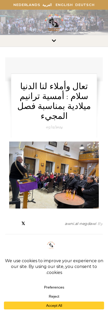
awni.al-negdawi (80, 223)
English (64, 5)
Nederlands (26, 5)
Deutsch (85, 5)
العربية (47, 5)
